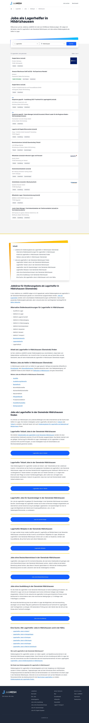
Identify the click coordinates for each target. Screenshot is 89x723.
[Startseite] (11, 9)
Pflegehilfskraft (17, 396)
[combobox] (53, 43)
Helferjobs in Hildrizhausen (41, 370)
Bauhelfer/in (16, 384)
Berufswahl (75, 3)
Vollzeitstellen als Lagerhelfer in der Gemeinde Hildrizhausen (36, 435)
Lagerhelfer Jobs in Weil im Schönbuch (24, 646)
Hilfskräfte (57, 699)
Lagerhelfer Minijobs (40, 548)
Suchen (71, 43)
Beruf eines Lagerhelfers (45, 677)
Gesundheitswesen (27, 368)
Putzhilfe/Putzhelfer (19, 402)
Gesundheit (57, 702)
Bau (55, 693)
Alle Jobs (33, 696)
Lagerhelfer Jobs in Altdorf (21, 631)
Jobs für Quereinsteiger (40, 519)
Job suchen (66, 3)
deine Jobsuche (15, 302)
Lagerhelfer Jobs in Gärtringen (22, 640)
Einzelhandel (14, 368)
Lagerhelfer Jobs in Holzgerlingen (23, 634)
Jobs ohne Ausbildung (40, 618)
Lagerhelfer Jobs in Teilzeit (40, 488)
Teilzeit (13, 424)
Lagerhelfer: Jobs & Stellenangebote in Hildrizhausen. (27, 660)
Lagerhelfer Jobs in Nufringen (22, 643)
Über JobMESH (78, 693)
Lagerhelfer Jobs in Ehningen (22, 637)
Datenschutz (77, 699)
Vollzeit (60, 422)
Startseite (33, 693)
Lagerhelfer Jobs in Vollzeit (40, 453)
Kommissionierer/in (19, 338)
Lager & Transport (59, 705)
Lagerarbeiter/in (18, 341)
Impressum (77, 696)
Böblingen (32, 8)
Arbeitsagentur (35, 699)
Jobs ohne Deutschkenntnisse (40, 577)
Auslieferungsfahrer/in (20, 381)
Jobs (25, 8)
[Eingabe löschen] (37, 44)
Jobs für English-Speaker (37, 710)
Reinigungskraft (18, 406)
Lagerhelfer (18, 8)
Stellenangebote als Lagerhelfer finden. (22, 679)
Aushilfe (15, 378)
